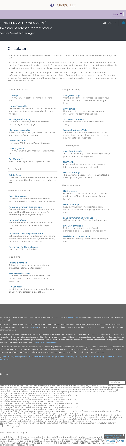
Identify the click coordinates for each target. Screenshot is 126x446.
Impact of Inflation (18, 220)
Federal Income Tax (18, 263)
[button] (118, 14)
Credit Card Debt (17, 140)
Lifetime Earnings (71, 172)
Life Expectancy (71, 204)
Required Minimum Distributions (25, 207)
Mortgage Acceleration (20, 130)
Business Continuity (65, 356)
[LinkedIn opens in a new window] (123, 24)
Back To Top (115, 382)
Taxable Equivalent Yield (75, 130)
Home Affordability (18, 106)
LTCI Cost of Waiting (73, 226)
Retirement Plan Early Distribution (26, 233)
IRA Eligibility (15, 287)
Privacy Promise (83, 356)
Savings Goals (70, 109)
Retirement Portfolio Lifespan (23, 247)
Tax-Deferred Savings (19, 273)
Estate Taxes (15, 175)
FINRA (70, 317)
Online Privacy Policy (10, 356)
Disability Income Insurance (76, 236)
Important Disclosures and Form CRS (38, 356)
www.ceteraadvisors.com (46, 342)
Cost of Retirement (18, 196)
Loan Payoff (14, 95)
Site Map (4, 374)
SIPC (76, 317)
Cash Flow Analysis (72, 151)
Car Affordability (16, 159)
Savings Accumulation (74, 119)
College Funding (71, 95)
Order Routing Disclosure (102, 356)
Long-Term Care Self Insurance (78, 218)
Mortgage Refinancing (20, 119)
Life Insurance (70, 191)
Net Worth (68, 162)
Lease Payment (16, 148)
